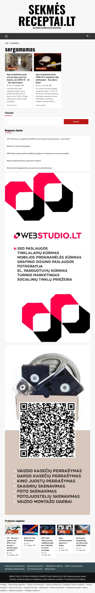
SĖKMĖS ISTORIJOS (10, 531)
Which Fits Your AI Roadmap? (18, 146)
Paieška (9, 113)
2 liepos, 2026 (47, 555)
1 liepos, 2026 (64, 550)
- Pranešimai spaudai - (73, 587)
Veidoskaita (43, 587)
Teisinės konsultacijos (35, 584)
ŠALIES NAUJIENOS (35, 566)
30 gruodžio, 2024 (19, 85)
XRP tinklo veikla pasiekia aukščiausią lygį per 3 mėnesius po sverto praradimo (38, 153)
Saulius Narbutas (15, 587)
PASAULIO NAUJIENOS (80, 531)
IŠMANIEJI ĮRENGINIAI (62, 531)
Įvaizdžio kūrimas (31, 587)
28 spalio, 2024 (47, 85)
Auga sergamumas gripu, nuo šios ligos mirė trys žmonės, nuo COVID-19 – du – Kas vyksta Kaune (18, 78)
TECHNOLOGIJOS (29, 532)
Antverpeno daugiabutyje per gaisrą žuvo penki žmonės (29, 168)
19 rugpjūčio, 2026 (13, 555)
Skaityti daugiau (12, 105)
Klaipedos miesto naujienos (74, 584)
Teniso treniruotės (57, 587)
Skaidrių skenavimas (54, 584)
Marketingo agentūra (16, 584)
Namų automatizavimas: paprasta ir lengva (24, 161)
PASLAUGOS (50, 569)
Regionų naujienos (16, 590)
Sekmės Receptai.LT (47, 15)
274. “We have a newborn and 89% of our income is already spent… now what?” (38, 139)
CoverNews (69, 579)
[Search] (87, 36)
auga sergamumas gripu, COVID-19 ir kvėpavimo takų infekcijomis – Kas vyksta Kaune (47, 78)
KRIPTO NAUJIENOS (45, 531)
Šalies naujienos (12, 68)
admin (10, 85)
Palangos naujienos (32, 590)
